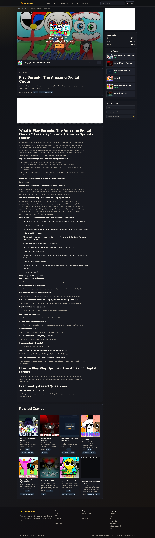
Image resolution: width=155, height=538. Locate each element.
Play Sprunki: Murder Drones (27, 439)
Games (56, 3)
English (112, 513)
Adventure (49, 491)
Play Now (59, 46)
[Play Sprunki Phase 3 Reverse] (49, 426)
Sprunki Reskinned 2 (68, 481)
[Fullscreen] (99, 62)
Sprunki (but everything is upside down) (94, 482)
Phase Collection (113, 116)
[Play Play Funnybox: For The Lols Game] (69, 426)
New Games (59, 523)
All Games (58, 516)
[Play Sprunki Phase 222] (49, 468)
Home (49, 3)
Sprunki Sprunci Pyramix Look (26, 481)
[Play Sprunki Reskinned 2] (69, 468)
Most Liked (84, 3)
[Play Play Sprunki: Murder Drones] (28, 426)
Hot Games (59, 521)
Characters (64, 3)
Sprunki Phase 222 (47, 481)
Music (35, 92)
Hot (77, 3)
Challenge (45, 452)
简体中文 (112, 518)
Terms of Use (86, 516)
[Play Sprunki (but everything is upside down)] (95, 468)
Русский (113, 523)
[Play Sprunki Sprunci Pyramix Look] (28, 467)
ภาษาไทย (113, 529)
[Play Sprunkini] (90, 426)
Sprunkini (85, 439)
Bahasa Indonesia (115, 526)
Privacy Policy (87, 513)
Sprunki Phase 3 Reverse (46, 439)
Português (113, 521)
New (71, 3)
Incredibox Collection (46, 92)
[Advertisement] (60, 110)
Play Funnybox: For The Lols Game (69, 439)
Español (112, 516)
